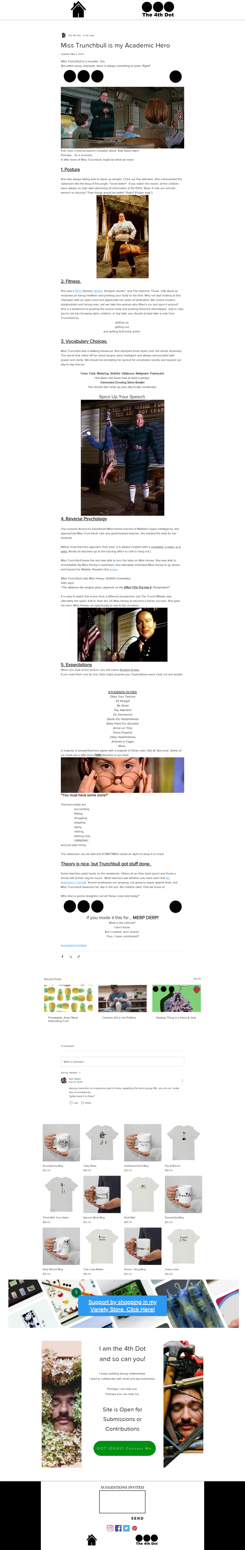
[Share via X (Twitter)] (70, 956)
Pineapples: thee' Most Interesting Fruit (63, 1019)
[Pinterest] (134, 1528)
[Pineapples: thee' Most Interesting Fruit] (68, 998)
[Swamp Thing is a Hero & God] (176, 998)
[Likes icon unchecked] (71, 1103)
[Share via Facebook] (62, 956)
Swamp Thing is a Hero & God (176, 1017)
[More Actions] (182, 1080)
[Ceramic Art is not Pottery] (122, 998)
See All (197, 978)
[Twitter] (126, 1528)
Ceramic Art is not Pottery (119, 1017)
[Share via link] (78, 956)
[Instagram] (110, 1528)
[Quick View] (61, 1142)
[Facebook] (118, 1528)
